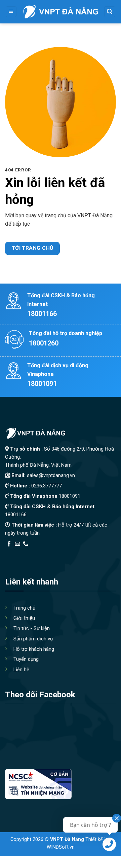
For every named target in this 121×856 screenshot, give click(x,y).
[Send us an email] (17, 544)
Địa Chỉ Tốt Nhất (81, 552)
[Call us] (25, 544)
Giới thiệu (24, 618)
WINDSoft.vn (61, 847)
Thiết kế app (48, 552)
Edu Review (19, 552)
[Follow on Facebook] (9, 544)
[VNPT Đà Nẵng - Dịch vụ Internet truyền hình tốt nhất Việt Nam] (60, 11)
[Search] (110, 11)
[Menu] (11, 11)
